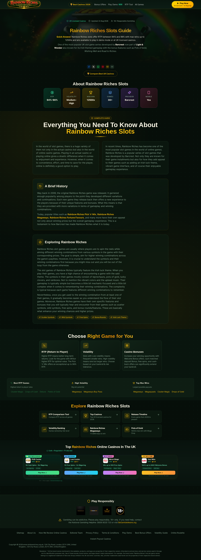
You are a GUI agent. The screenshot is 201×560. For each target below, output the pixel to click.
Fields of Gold (54, 391)
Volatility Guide (161, 533)
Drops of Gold (178, 391)
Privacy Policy (92, 533)
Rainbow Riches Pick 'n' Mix (82, 214)
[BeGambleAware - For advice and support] (80, 510)
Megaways (77, 391)
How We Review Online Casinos (53, 533)
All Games (139, 4)
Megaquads (150, 391)
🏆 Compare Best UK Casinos (100, 73)
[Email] (107, 67)
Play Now (41, 473)
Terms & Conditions (110, 533)
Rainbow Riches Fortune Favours (67, 217)
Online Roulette (177, 533)
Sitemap (20, 533)
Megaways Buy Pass (93, 391)
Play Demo (115, 4)
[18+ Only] (120, 510)
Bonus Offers (100, 4)
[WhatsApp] (98, 67)
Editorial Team (76, 533)
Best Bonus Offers (143, 533)
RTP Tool (129, 4)
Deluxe (43, 391)
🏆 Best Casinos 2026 (80, 4)
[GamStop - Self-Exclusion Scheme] (94, 510)
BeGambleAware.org (56, 480)
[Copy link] (112, 67)
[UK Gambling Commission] (107, 510)
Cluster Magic (17, 391)
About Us (31, 533)
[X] (93, 67)
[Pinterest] (103, 67)
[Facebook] (89, 67)
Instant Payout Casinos (100, 539)
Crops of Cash (31, 391)
